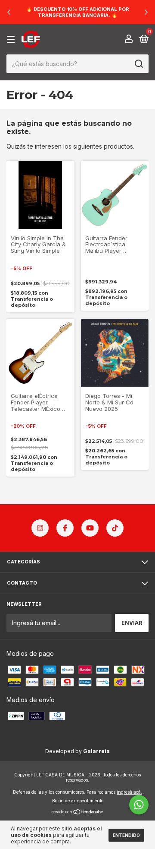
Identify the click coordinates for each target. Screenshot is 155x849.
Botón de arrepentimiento (77, 800)
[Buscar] (138, 64)
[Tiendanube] (78, 812)
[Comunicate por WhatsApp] (139, 804)
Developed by (77, 751)
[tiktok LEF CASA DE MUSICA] (115, 528)
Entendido (126, 835)
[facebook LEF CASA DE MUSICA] (65, 528)
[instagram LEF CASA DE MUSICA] (40, 528)
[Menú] (12, 39)
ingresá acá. (129, 792)
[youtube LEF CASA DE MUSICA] (90, 528)
